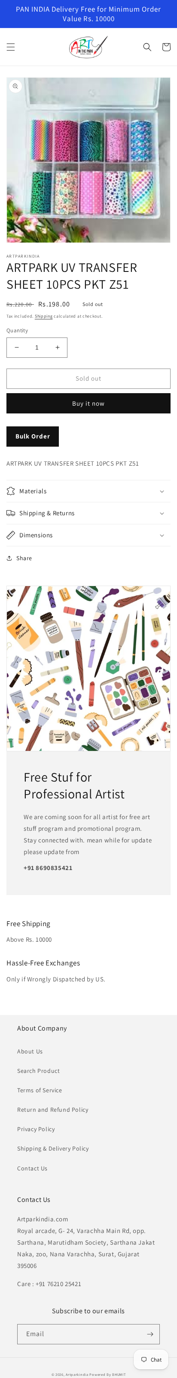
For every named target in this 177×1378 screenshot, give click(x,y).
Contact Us (32, 1168)
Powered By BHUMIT (107, 1374)
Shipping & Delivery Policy (53, 1148)
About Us (30, 1051)
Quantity (17, 330)
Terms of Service (39, 1090)
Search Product (38, 1071)
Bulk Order (32, 436)
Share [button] (24, 558)
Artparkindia (77, 1374)
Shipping (44, 316)
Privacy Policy (36, 1129)
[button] (10, 47)
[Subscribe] (149, 1334)
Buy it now (88, 403)
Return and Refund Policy (52, 1109)
